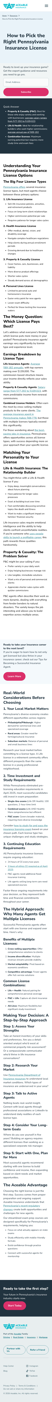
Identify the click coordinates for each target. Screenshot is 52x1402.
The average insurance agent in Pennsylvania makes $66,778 (22, 414)
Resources (13, 16)
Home (4, 16)
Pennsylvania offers (14, 187)
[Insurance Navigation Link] (15, 6)
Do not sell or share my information (18, 1389)
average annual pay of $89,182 (23, 132)
